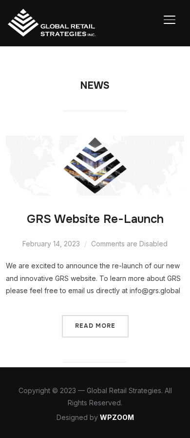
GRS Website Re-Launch (95, 219)
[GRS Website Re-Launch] (95, 142)
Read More (95, 326)
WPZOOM (117, 417)
